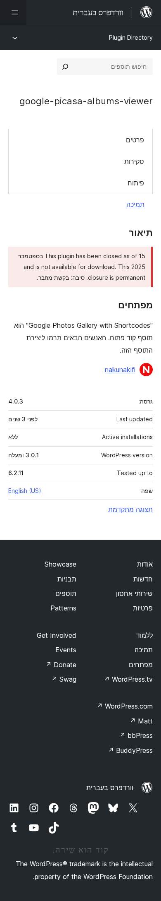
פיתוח (136, 183)
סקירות (134, 161)
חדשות (143, 579)
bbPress (136, 735)
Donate (60, 665)
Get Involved (56, 635)
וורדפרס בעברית (109, 787)
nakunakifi (120, 369)
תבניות (66, 579)
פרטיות (143, 608)
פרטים (135, 140)
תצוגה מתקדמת (130, 509)
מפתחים (141, 665)
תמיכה (135, 204)
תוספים (65, 593)
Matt (141, 721)
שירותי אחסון (134, 593)
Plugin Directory (131, 37)
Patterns (63, 608)
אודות (145, 564)
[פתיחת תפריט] (13, 12)
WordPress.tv (128, 679)
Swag (63, 679)
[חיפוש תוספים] (65, 66)
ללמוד (144, 635)
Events (65, 650)
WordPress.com (125, 706)
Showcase (60, 564)
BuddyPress (130, 750)
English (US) (24, 490)
